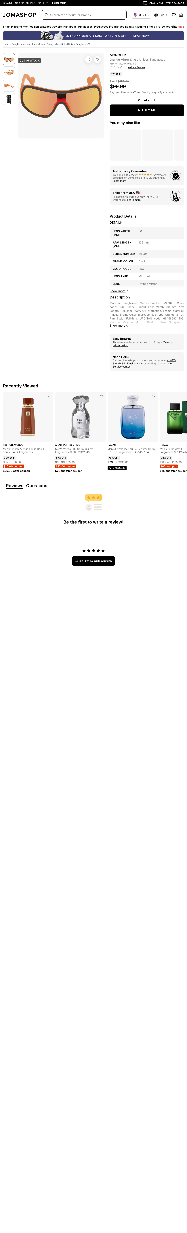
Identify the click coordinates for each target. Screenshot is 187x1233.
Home (6, 44)
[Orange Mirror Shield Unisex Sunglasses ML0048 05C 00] (97, 59)
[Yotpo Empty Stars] (118, 67)
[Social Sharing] (88, 59)
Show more (117, 325)
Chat (140, 363)
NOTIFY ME (147, 110)
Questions (36, 485)
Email (130, 363)
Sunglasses (18, 44)
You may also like (125, 123)
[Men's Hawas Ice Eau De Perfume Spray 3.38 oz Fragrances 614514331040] (154, 396)
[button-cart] (181, 15)
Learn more (119, 180)
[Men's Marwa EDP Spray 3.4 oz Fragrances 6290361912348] (101, 396)
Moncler (30, 44)
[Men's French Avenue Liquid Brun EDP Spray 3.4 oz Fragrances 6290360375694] (49, 396)
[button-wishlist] (174, 15)
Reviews (14, 485)
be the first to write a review (93, 560)
